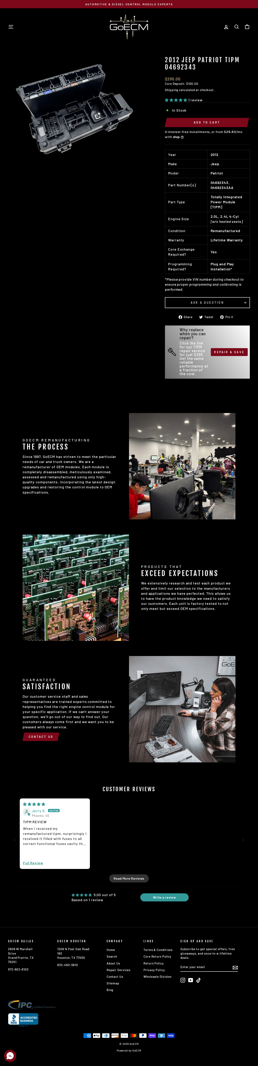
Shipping (171, 90)
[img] (34, 804)
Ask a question (207, 302)
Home (111, 950)
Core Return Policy (157, 956)
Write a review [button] (164, 897)
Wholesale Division (158, 976)
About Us (113, 963)
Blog (110, 990)
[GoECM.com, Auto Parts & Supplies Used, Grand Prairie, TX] (23, 1020)
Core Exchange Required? (181, 251)
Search (112, 956)
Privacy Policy (154, 970)
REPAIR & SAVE (229, 352)
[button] (176, 100)
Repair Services (119, 970)
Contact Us (41, 736)
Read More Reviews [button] (129, 878)
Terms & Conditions (158, 950)
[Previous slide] (14, 839)
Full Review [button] (33, 863)
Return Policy (154, 963)
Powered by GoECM (129, 1050)
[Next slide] (243, 839)
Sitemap (113, 983)
